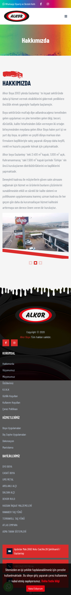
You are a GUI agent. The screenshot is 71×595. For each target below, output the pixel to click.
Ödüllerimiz (8, 383)
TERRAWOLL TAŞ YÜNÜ (13, 518)
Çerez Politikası (10, 409)
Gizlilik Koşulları (10, 396)
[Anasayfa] (16, 16)
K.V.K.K (5, 389)
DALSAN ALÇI (8, 492)
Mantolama (7, 447)
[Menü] (66, 16)
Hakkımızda (8, 363)
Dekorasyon (8, 441)
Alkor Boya (25, 337)
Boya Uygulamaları (11, 428)
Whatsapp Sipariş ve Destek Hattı (20, 3)
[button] (30, 262)
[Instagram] (48, 4)
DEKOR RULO (8, 498)
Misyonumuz (8, 376)
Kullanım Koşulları (11, 402)
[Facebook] (41, 4)
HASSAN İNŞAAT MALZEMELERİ (17, 505)
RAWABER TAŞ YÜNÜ (12, 512)
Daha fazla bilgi (50, 581)
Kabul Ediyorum (35, 588)
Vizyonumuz (8, 370)
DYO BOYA (7, 466)
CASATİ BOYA (8, 473)
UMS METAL (8, 479)
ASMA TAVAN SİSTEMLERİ (14, 531)
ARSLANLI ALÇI (9, 485)
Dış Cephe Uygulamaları (14, 434)
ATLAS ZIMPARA (9, 525)
